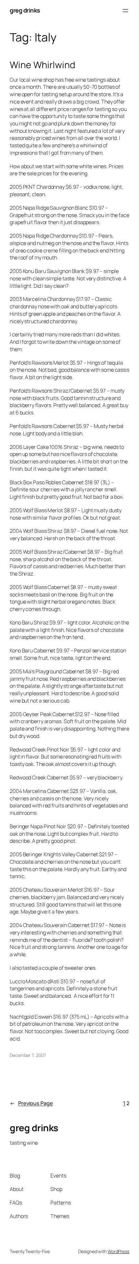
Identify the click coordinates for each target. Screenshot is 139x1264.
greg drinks (25, 10)
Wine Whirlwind (42, 65)
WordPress (118, 1251)
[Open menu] (125, 10)
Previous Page (31, 1103)
